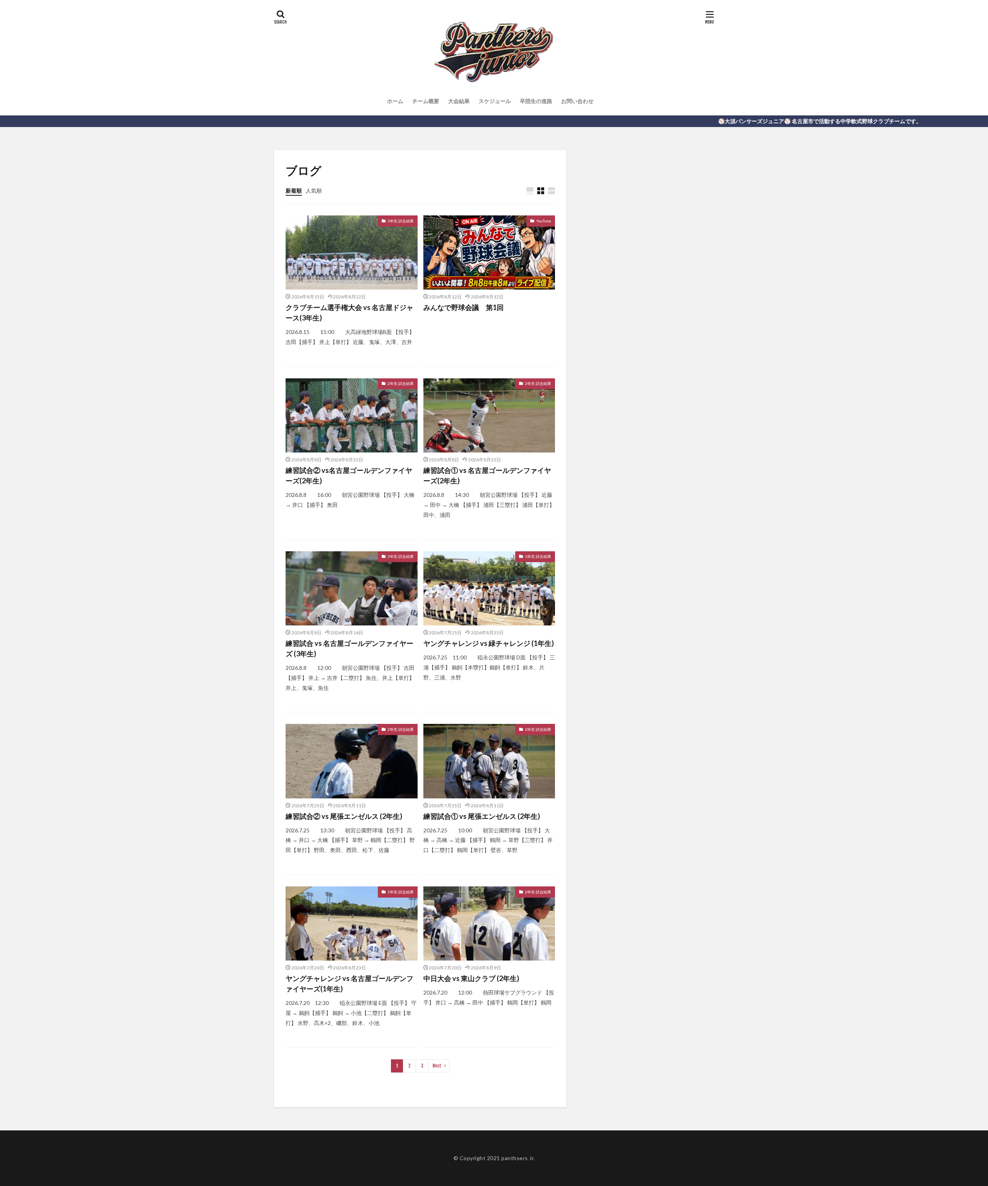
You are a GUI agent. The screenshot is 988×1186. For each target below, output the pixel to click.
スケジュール (495, 101)
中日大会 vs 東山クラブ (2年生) (471, 978)
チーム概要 (425, 101)
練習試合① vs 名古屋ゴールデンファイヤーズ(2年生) (487, 475)
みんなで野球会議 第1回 (463, 307)
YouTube (543, 221)
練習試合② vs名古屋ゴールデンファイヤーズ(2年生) (349, 475)
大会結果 (459, 101)
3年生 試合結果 (400, 221)
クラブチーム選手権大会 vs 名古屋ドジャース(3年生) (349, 312)
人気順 (314, 190)
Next (437, 1066)
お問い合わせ (577, 101)
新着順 (294, 190)
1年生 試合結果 (538, 556)
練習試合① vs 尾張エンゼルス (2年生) (481, 816)
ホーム (395, 101)
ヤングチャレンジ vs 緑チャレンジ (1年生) (488, 643)
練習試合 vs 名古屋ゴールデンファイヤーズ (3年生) (349, 648)
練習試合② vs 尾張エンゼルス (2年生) (344, 816)
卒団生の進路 (536, 101)
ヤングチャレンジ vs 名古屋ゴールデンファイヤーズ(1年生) (349, 983)
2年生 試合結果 (400, 383)
